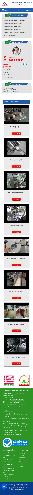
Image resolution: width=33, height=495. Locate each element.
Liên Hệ (6, 479)
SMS (29, 10)
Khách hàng (22, 459)
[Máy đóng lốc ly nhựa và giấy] (16, 279)
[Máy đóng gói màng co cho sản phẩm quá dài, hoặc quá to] (16, 345)
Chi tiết (16, 133)
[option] (8, 380)
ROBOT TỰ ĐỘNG (9, 35)
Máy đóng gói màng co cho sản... (16, 357)
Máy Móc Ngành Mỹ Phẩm (12, 26)
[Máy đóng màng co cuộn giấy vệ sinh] (16, 246)
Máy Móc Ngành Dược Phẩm (13, 29)
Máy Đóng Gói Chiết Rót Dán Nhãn (15, 32)
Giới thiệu (21, 455)
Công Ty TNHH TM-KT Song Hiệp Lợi (16, 390)
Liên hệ (21, 466)
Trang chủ (5, 101)
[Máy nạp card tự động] (16, 147)
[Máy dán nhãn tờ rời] (16, 213)
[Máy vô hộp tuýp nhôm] (16, 114)
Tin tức (21, 464)
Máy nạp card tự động (16, 160)
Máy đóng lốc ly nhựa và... (16, 291)
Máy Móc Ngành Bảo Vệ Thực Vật (14, 20)
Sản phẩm (22, 457)
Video (20, 462)
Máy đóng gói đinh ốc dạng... (16, 192)
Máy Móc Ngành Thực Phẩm (13, 23)
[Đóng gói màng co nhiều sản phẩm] (16, 312)
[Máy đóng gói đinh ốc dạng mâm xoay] (16, 180)
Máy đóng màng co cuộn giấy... (16, 258)
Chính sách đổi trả (9, 468)
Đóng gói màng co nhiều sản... (16, 324)
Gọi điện (23, 10)
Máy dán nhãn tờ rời (16, 225)
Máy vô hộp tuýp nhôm (16, 127)
